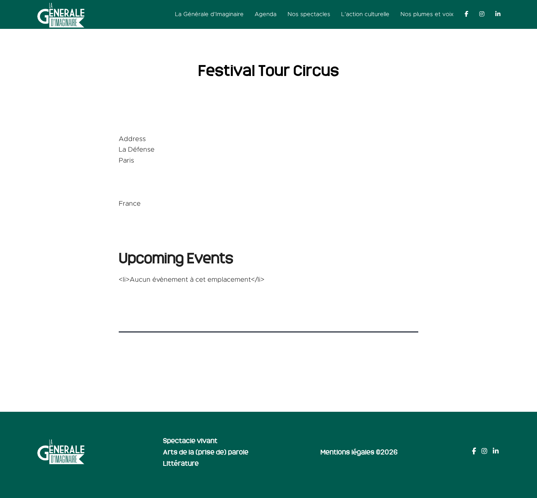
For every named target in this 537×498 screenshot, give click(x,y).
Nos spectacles (308, 14)
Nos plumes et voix (427, 14)
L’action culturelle (365, 14)
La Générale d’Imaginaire (209, 14)
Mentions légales (347, 451)
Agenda (266, 14)
